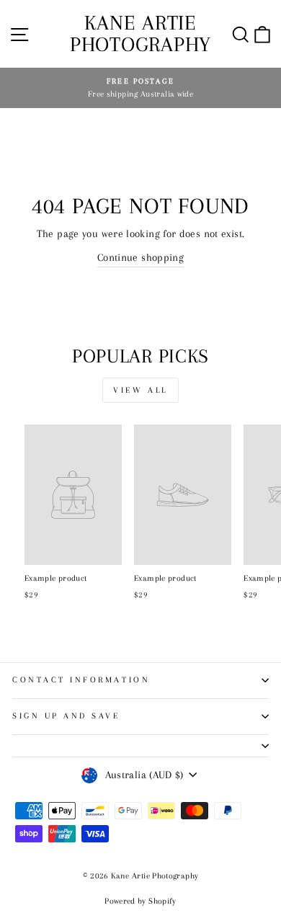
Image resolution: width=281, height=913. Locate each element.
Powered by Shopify (140, 901)
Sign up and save (66, 716)
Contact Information (81, 680)
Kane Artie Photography (140, 33)
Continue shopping (140, 257)
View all (140, 390)
